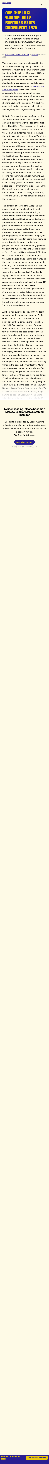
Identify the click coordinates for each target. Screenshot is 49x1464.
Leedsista (6, 3)
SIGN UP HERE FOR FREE (37, 1458)
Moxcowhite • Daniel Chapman (17, 55)
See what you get (24, 442)
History (35, 55)
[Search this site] (40, 4)
